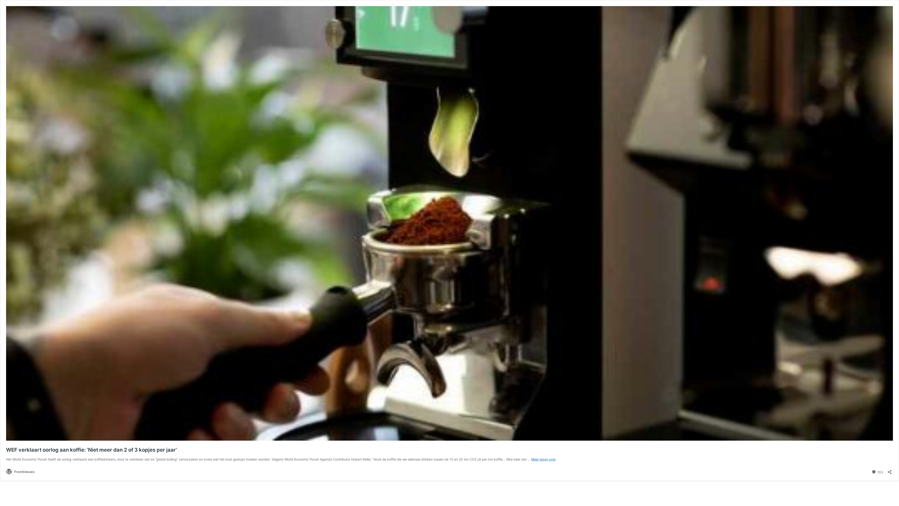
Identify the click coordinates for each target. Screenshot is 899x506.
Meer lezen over (543, 459)
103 (879, 471)
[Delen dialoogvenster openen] (889, 470)
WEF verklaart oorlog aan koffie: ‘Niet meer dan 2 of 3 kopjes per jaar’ (91, 450)
